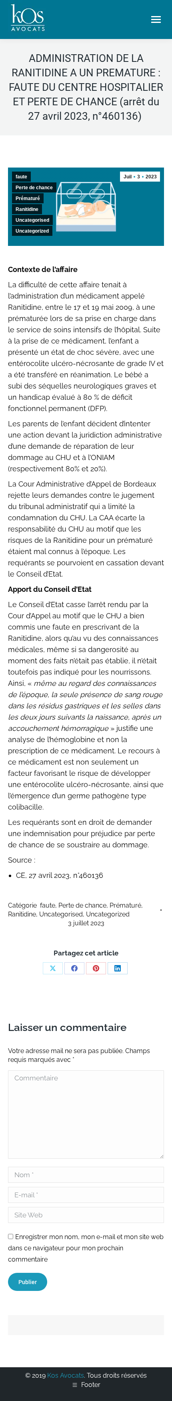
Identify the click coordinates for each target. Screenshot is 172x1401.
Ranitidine (27, 209)
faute (21, 177)
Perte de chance (34, 187)
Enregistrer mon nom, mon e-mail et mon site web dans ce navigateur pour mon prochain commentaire (86, 1248)
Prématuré (28, 198)
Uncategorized (32, 231)
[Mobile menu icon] (156, 19)
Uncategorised (32, 220)
